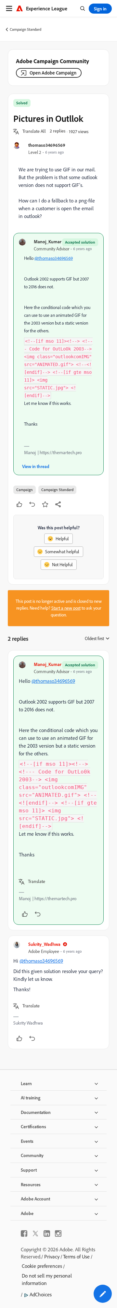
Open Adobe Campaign (53, 73)
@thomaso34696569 (53, 258)
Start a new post (66, 608)
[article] (58, 790)
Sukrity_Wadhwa (44, 944)
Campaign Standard (25, 29)
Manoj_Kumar (47, 241)
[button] (34, 131)
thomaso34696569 (46, 145)
